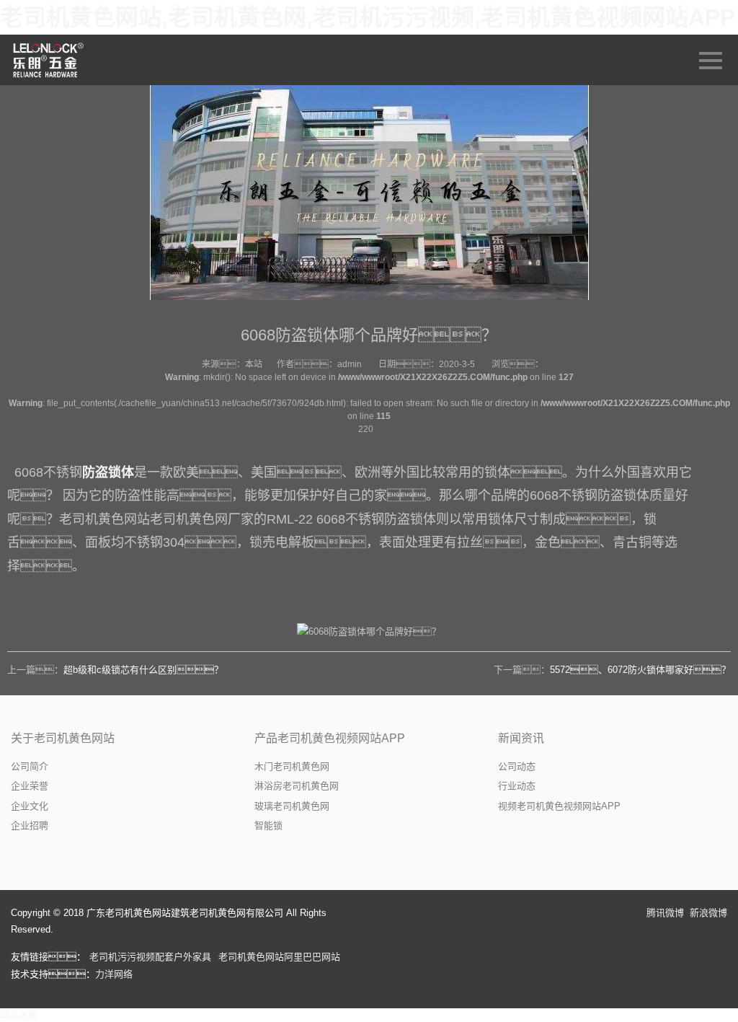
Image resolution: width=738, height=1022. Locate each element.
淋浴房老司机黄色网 (296, 785)
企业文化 (29, 806)
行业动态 (516, 785)
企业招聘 (29, 825)
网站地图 (18, 1015)
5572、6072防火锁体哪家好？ (640, 669)
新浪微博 (708, 912)
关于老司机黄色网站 (63, 738)
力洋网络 (114, 974)
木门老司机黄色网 (291, 766)
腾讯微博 (665, 912)
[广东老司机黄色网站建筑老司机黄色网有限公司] (49, 60)
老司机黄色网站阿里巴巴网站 (279, 956)
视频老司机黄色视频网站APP (559, 806)
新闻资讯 (521, 738)
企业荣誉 (29, 785)
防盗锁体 (108, 472)
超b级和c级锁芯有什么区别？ (143, 669)
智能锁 (268, 825)
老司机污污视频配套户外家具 (150, 956)
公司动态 (516, 766)
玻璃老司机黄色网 (291, 806)
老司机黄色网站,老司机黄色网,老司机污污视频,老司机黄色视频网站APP (367, 17)
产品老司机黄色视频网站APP (329, 738)
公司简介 (29, 766)
